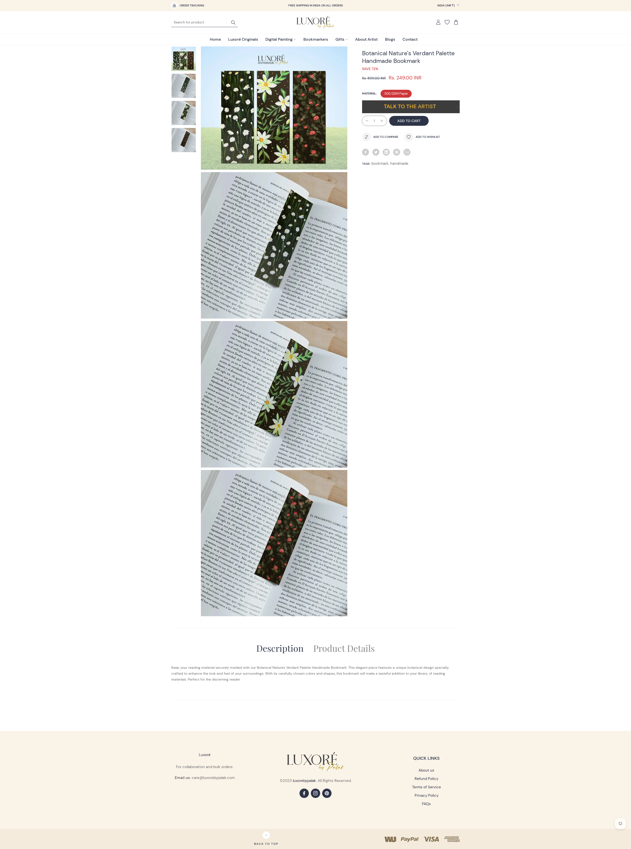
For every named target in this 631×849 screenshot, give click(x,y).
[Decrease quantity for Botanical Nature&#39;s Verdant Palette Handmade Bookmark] (365, 121)
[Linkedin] (386, 152)
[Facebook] (365, 152)
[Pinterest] (396, 152)
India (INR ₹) (446, 5)
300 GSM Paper (396, 93)
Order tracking (192, 5)
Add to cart (409, 121)
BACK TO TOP (266, 844)
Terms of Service (426, 787)
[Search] (233, 22)
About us (426, 770)
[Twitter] (375, 152)
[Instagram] (315, 793)
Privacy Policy (426, 795)
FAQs (426, 803)
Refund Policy (426, 778)
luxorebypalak (304, 780)
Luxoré (204, 754)
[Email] (406, 152)
